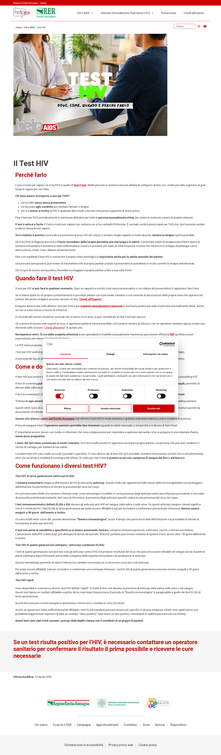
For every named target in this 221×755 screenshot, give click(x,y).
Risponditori (178, 725)
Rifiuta (67, 408)
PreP (54, 534)
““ (90, 299)
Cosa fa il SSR (62, 725)
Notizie (160, 725)
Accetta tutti (153, 408)
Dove (146, 725)
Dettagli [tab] (110, 354)
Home (19, 27)
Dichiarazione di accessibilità (83, 745)
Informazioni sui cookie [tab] (155, 354)
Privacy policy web (120, 745)
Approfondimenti (107, 725)
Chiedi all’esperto (194, 13)
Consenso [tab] (65, 354)
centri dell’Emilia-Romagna (57, 418)
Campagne (84, 725)
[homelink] (21, 13)
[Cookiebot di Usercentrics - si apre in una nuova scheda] (162, 344)
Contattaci (131, 725)
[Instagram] (198, 26)
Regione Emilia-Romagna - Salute (29, 3)
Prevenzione (168, 13)
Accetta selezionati (110, 408)
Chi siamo (41, 725)
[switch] (93, 396)
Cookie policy (147, 745)
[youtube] (205, 26)
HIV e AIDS (83, 13)
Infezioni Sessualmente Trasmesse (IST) (125, 13)
